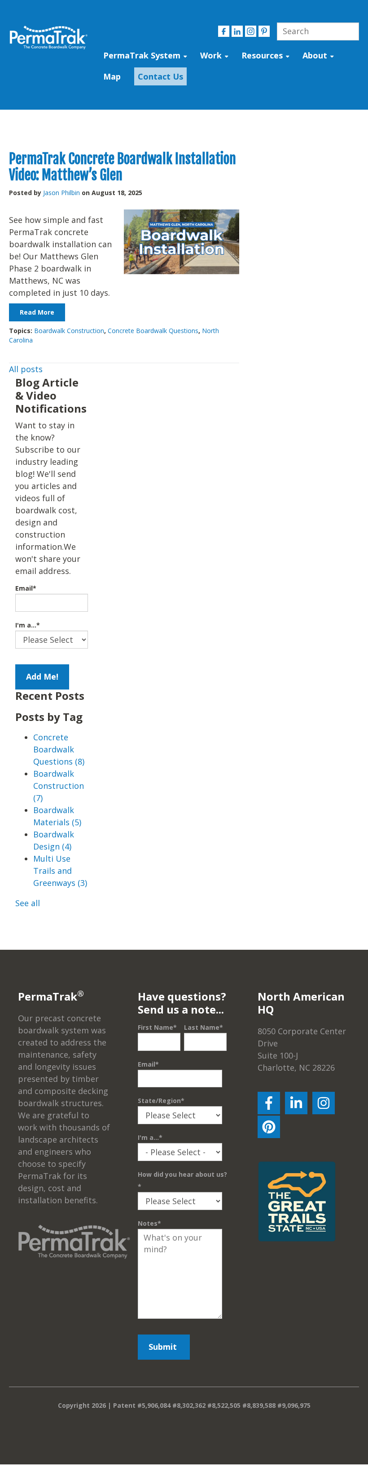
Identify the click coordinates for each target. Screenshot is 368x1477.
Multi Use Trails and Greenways (60, 870)
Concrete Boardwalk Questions (153, 330)
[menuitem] (158, 76)
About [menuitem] (314, 55)
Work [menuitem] (211, 55)
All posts (26, 369)
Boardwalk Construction (69, 330)
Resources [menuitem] (262, 55)
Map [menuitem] (112, 76)
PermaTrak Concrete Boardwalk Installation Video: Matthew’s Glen (122, 167)
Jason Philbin (61, 192)
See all (27, 903)
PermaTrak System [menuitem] (141, 55)
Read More (37, 312)
